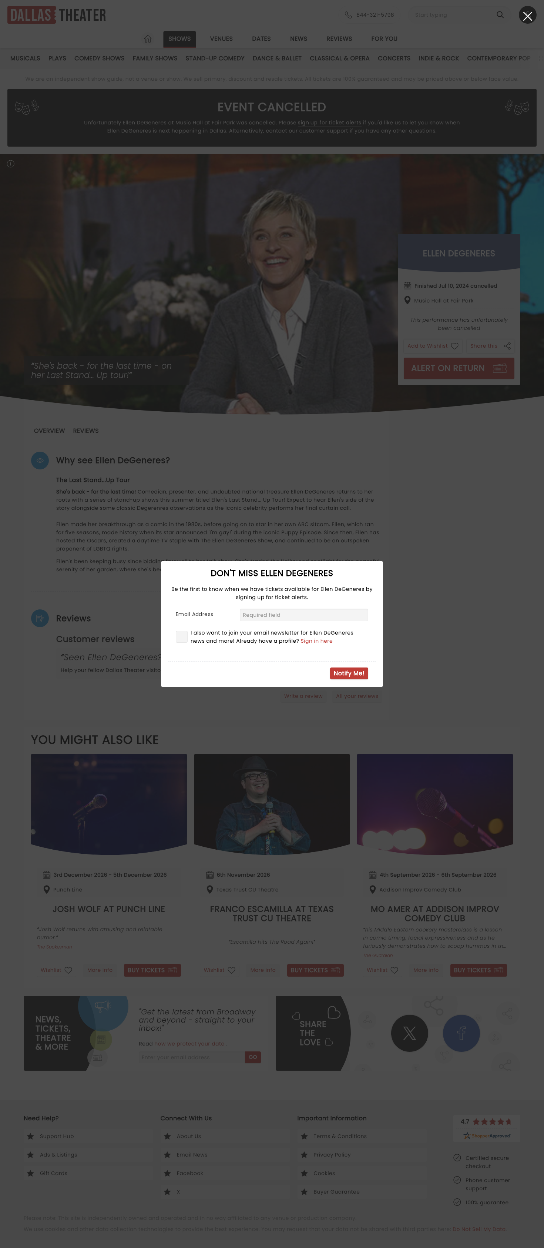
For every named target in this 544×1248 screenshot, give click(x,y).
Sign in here (317, 641)
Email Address (194, 614)
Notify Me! (349, 673)
